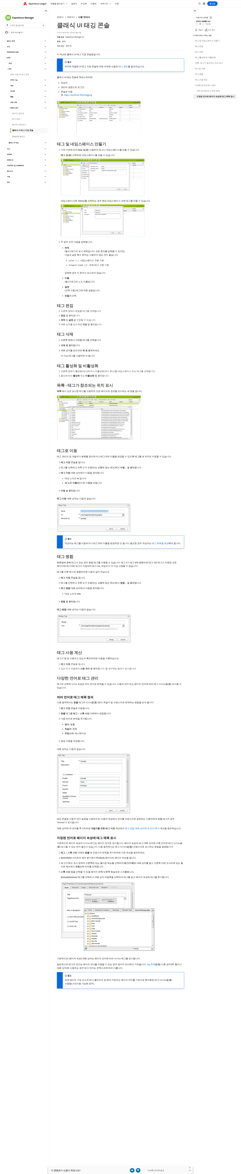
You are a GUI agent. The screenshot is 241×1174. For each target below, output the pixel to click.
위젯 (151, 964)
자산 (8, 149)
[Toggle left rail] (46, 11)
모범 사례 (13, 102)
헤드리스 (10, 171)
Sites (9, 58)
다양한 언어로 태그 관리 (205, 85)
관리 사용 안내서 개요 (19, 74)
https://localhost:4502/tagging (78, 94)
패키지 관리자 (18, 113)
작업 (11, 86)
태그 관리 (123, 66)
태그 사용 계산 (201, 79)
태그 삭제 (199, 52)
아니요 (208, 24)
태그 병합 (199, 74)
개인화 (12, 91)
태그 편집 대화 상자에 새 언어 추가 (142, 828)
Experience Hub (13, 52)
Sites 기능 (14, 80)
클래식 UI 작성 (14, 143)
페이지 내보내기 (19, 124)
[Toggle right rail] (195, 11)
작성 (10, 63)
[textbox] (25, 25)
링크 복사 (211, 30)
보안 (8, 47)
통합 (11, 97)
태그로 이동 (200, 68)
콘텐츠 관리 (14, 108)
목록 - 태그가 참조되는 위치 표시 (209, 63)
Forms (9, 154)
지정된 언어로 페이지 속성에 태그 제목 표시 (215, 96)
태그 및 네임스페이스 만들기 (207, 40)
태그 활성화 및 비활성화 (205, 57)
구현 (8, 177)
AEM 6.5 (71, 17)
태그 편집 (199, 46)
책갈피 (200, 30)
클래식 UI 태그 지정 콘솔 (22, 130)
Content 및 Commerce (15, 166)
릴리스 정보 (11, 41)
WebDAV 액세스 (18, 136)
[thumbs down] (138, 1170)
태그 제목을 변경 (160, 543)
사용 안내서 (84, 17)
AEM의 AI (10, 160)
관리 (64, 41)
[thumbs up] (132, 1170)
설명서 (60, 17)
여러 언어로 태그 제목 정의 (208, 91)
